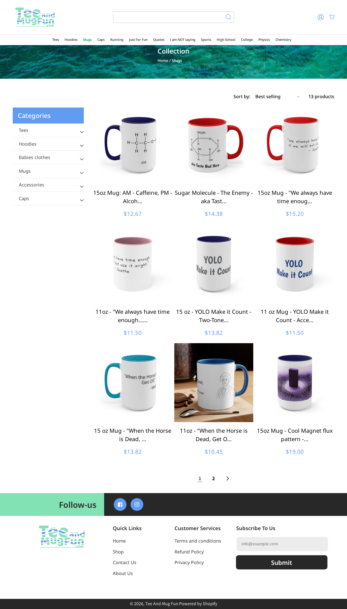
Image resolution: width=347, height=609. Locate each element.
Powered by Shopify (198, 603)
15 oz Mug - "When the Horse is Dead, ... (132, 435)
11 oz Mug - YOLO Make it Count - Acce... (295, 316)
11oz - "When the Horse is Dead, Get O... (214, 435)
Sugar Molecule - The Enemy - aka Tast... (214, 197)
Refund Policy (189, 552)
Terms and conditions (198, 541)
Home (162, 60)
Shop (118, 552)
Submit (281, 562)
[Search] (228, 17)
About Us (123, 573)
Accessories (31, 185)
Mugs (25, 171)
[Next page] (227, 478)
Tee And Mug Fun (161, 603)
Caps (24, 198)
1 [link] (200, 478)
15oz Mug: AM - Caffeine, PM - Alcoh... (132, 197)
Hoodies (28, 144)
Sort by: (241, 96)
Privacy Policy (189, 562)
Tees (23, 130)
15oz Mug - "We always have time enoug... (295, 197)
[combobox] (173, 17)
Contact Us (124, 562)
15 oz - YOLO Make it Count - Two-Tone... (213, 316)
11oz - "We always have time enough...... (133, 316)
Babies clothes (34, 157)
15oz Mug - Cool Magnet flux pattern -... (295, 435)
